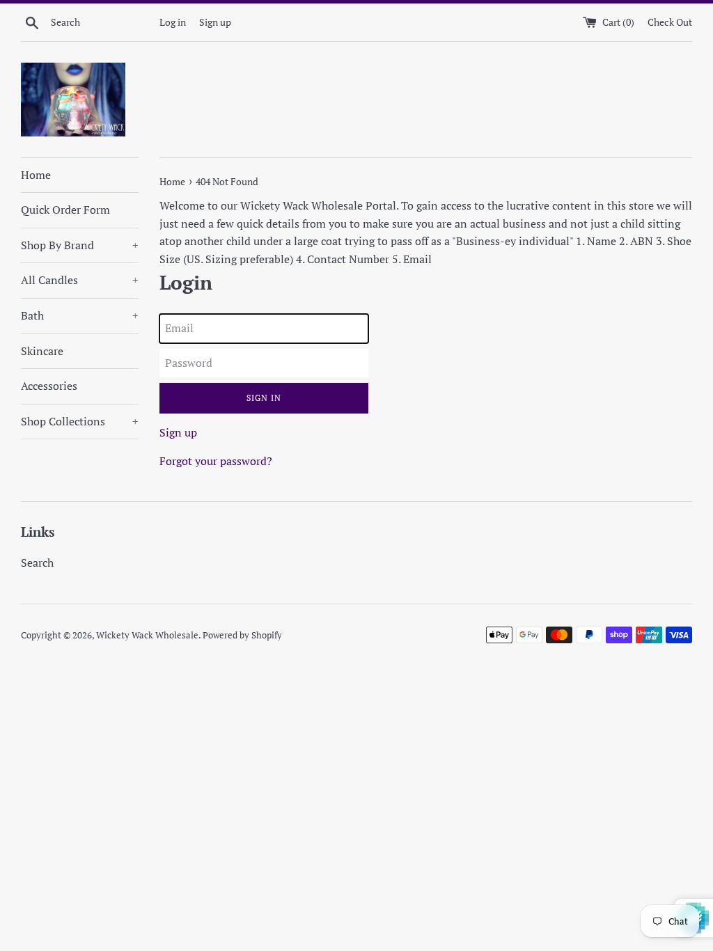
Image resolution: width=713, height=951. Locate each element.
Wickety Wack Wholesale (147, 635)
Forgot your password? (215, 461)
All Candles (80, 280)
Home (36, 174)
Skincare (42, 351)
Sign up (215, 22)
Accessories (49, 385)
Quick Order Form (65, 209)
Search (37, 562)
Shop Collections (80, 421)
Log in (172, 22)
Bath (80, 315)
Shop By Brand (80, 245)
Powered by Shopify (242, 635)
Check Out (670, 22)
